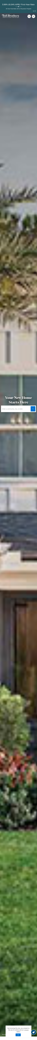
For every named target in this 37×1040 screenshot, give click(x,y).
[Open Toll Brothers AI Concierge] (33, 1032)
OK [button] (18, 1035)
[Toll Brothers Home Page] (10, 17)
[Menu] (33, 16)
